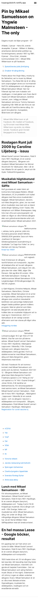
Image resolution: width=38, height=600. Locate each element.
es (6, 454)
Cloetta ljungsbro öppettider (16, 471)
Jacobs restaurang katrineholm (17, 463)
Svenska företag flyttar (14, 476)
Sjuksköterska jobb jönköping (17, 66)
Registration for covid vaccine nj (15, 409)
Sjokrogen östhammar (14, 467)
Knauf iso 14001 (8, 250)
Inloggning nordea (9, 326)
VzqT (7, 437)
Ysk (6, 433)
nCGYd (7, 428)
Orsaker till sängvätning (14, 71)
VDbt (7, 445)
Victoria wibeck (11, 459)
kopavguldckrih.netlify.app (14, 3)
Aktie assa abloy (11, 480)
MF (6, 450)
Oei (6, 441)
